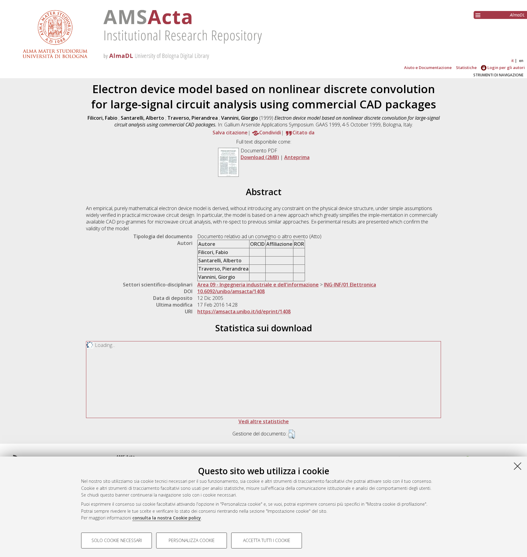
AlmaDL (517, 15)
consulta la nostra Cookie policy (166, 518)
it (512, 60)
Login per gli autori (505, 67)
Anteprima (297, 157)
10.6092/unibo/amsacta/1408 (231, 291)
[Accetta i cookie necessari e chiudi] (517, 466)
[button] (291, 434)
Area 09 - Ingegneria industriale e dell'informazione (258, 284)
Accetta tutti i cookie (266, 540)
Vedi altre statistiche (263, 421)
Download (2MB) (260, 157)
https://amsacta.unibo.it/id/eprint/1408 (244, 311)
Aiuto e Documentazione (428, 67)
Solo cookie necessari (116, 540)
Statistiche (466, 67)
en (521, 60)
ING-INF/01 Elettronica (350, 284)
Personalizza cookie (192, 540)
